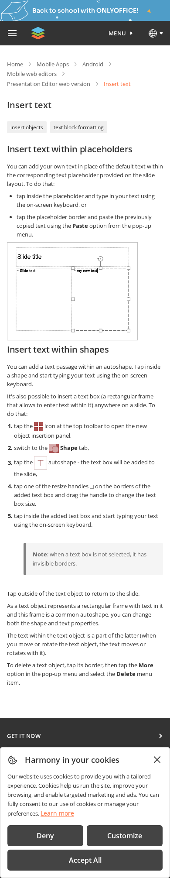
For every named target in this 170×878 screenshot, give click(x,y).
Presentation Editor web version (48, 84)
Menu (117, 33)
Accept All (85, 860)
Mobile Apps (53, 64)
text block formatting (79, 127)
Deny (45, 835)
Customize (124, 835)
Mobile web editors (32, 74)
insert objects (26, 127)
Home (15, 64)
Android (92, 64)
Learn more (57, 813)
